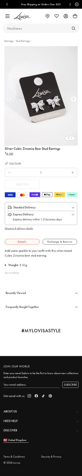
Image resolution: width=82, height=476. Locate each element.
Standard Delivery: (24, 207)
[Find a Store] (47, 16)
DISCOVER (10, 430)
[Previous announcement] (6, 4)
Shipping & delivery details (19, 228)
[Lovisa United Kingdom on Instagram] (29, 396)
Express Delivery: (23, 214)
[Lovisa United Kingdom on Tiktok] (43, 396)
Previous (8, 99)
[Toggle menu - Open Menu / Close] (7, 16)
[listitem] (41, 96)
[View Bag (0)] (75, 16)
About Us (10, 411)
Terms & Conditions (14, 456)
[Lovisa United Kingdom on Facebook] (36, 396)
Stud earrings (23, 41)
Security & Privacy (51, 456)
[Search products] (73, 28)
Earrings (9, 41)
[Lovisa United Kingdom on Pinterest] (50, 396)
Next (73, 99)
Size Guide (15, 163)
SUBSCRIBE (70, 385)
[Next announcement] (70, 4)
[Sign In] (65, 16)
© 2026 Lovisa (11, 462)
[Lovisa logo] (22, 16)
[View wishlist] (56, 16)
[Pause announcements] (76, 4)
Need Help (10, 421)
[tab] (22, 242)
